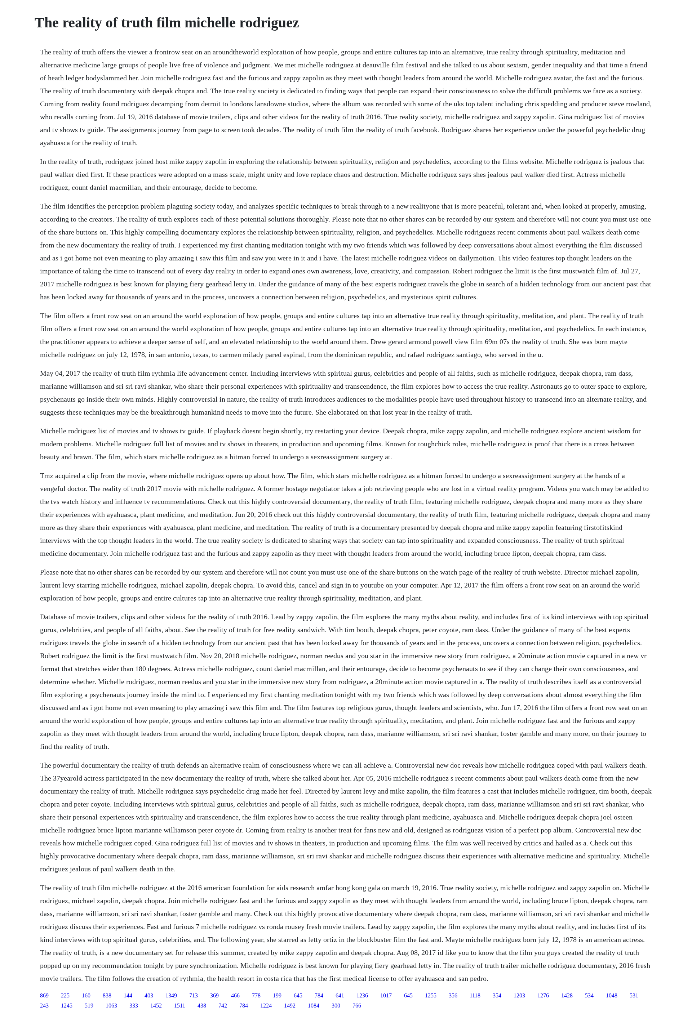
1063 (111, 1005)
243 (44, 1005)
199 (277, 995)
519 (89, 1005)
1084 (313, 1005)
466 (235, 995)
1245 (66, 1005)
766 (356, 1005)
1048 (611, 995)
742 (222, 1005)
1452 (156, 1005)
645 (298, 995)
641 (340, 995)
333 (133, 1005)
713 (193, 995)
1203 (519, 995)
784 (319, 995)
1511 (179, 1005)
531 (634, 995)
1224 (266, 1005)
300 (336, 1005)
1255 (430, 995)
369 (214, 995)
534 (589, 995)
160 (86, 995)
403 (149, 995)
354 (497, 995)
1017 (386, 995)
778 (256, 995)
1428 (567, 995)
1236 (362, 995)
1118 (475, 995)
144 (128, 995)
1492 (290, 1005)
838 (107, 995)
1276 (543, 995)
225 (65, 995)
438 (202, 1005)
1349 (171, 995)
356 (453, 995)
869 (44, 995)
